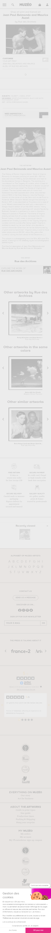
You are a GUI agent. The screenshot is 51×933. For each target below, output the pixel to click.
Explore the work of (13, 269)
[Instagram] (24, 611)
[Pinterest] (27, 611)
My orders (25, 834)
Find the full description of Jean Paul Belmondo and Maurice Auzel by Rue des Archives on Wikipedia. (23, 247)
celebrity (25, 240)
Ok (43, 623)
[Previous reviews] (2, 705)
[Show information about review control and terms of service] (41, 687)
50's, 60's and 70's (41, 239)
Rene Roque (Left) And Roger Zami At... (28, 444)
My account (25, 837)
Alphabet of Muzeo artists (25, 556)
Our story (25, 795)
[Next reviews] (49, 705)
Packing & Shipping (25, 819)
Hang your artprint (25, 822)
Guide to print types (25, 810)
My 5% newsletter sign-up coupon (25, 840)
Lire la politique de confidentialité (14, 922)
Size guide (25, 813)
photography (20, 239)
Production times (25, 816)
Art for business (25, 798)
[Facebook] (20, 611)
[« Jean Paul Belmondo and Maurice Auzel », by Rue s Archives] (24, 534)
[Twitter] (31, 611)
